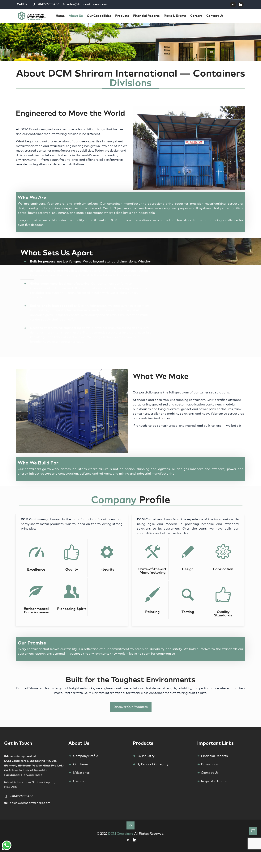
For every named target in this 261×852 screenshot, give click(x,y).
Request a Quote (214, 781)
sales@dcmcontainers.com (87, 4)
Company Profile (85, 756)
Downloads (209, 764)
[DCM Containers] (32, 15)
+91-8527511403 (47, 4)
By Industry (146, 756)
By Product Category (152, 764)
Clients (78, 781)
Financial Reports (214, 756)
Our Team (80, 764)
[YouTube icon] (233, 4)
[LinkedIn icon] (241, 4)
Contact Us (209, 772)
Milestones (81, 772)
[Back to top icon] (130, 825)
